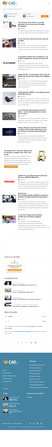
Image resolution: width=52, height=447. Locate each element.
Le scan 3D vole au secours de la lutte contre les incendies (33, 40)
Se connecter (5, 388)
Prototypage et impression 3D (36, 384)
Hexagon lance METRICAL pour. (15, 412)
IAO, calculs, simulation (17, 283)
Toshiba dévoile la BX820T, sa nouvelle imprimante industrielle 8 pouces (34, 93)
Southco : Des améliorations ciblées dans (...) (23, 292)
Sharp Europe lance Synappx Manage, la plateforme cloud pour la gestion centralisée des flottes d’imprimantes (33, 195)
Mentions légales (12, 427)
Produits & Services (7, 378)
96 (31, 342)
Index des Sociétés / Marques (9, 376)
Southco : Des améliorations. (12, 406)
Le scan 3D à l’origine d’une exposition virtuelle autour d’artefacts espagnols (30, 216)
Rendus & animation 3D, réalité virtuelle (38, 387)
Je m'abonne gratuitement (11, 166)
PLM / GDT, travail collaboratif (36, 382)
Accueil (4, 9)
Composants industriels (17, 290)
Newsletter (29, 397)
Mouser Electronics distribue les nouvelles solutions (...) (25, 306)
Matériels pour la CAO (34, 379)
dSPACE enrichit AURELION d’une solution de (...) (24, 285)
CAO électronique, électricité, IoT (19, 304)
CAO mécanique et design (35, 368)
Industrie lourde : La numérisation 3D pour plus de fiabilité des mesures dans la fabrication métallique (33, 75)
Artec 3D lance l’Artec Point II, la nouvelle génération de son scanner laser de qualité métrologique (31, 24)
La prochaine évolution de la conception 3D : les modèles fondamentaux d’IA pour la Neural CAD (33, 57)
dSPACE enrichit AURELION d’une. (13, 399)
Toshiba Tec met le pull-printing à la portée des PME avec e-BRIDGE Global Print (32, 176)
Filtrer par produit (27, 14)
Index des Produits (7, 373)
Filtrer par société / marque (10, 14)
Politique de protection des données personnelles (31, 427)
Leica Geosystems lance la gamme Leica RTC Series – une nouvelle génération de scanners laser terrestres (32, 112)
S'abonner (44, 316)
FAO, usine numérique (16, 297)
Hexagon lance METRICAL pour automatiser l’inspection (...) (27, 299)
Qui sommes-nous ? (7, 381)
